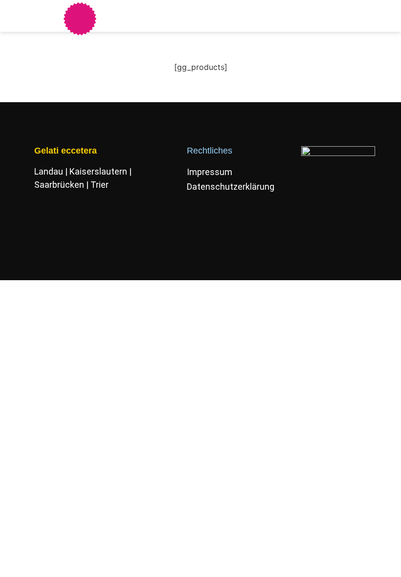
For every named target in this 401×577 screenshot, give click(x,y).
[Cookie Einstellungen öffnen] (21, 564)
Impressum (209, 172)
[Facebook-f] (38, 231)
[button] (181, 16)
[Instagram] (67, 231)
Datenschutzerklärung (229, 186)
